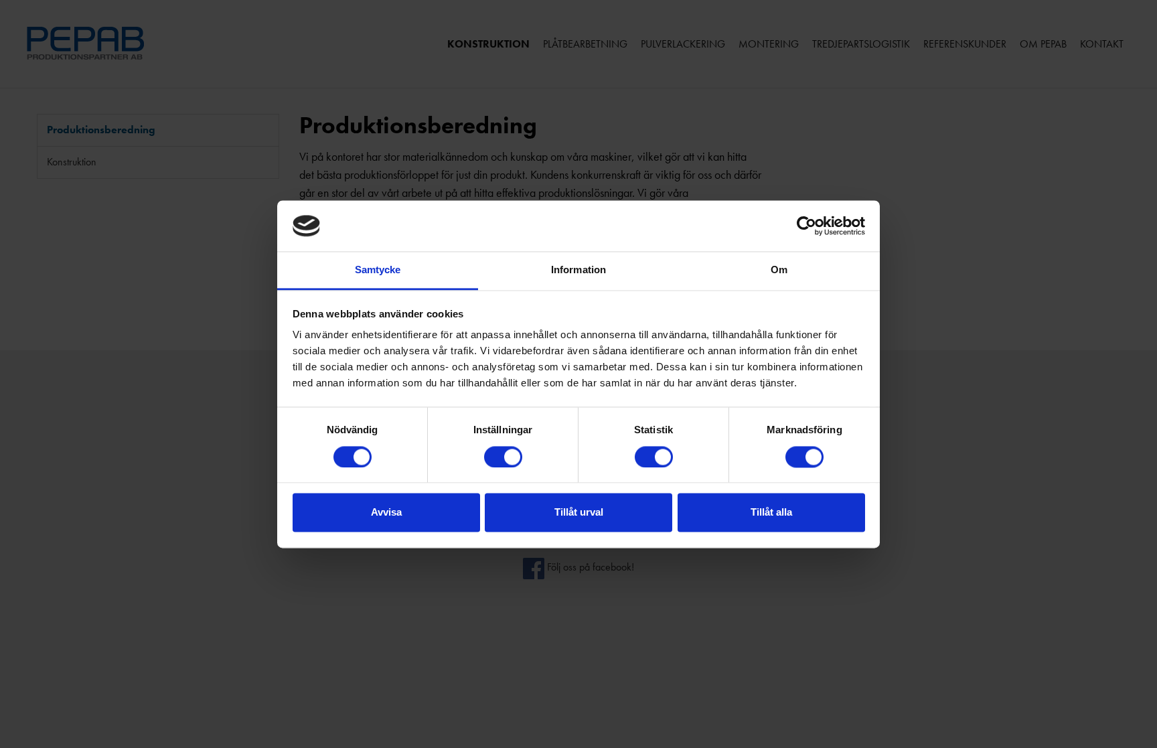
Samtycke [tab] (378, 270)
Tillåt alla (771, 512)
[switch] (503, 456)
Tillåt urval (578, 512)
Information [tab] (578, 270)
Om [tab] (779, 270)
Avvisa (386, 512)
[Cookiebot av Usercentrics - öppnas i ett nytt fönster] (806, 226)
